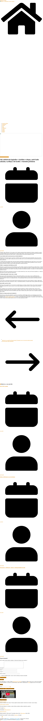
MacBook (16, 715)
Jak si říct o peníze (4, 386)
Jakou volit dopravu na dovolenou (7, 476)
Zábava (3, 131)
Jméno (1, 669)
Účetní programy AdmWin (4, 704)
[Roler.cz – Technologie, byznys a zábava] (21, 35)
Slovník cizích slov (3, 711)
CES (3, 126)
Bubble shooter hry (7, 709)
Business (3, 130)
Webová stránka (2, 673)
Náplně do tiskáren (3, 701)
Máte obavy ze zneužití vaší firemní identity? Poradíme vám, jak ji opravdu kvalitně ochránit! (17, 340)
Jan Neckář (2, 250)
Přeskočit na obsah (3, 0)
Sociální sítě (4, 128)
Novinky (3, 125)
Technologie (4, 124)
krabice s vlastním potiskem (10, 296)
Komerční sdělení (5, 123)
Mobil (3, 127)
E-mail (1, 671)
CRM (29, 682)
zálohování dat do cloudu (17, 681)
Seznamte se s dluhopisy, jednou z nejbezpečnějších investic (12, 567)
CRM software (22, 713)
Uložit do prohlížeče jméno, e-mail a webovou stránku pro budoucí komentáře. (14, 675)
